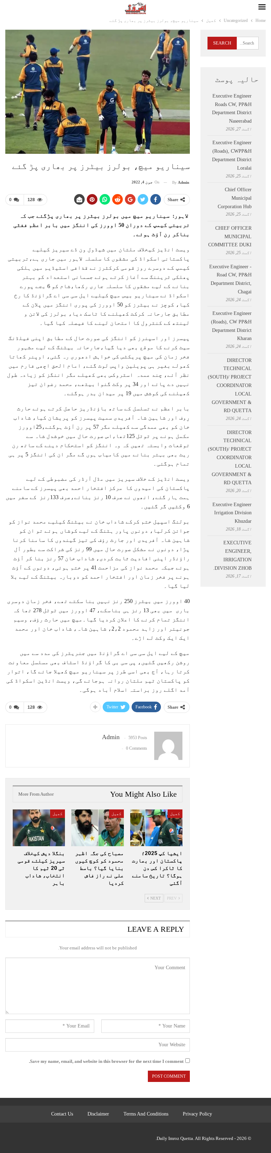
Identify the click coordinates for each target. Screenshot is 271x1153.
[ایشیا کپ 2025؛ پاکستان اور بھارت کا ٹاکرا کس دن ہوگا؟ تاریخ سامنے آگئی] (156, 827)
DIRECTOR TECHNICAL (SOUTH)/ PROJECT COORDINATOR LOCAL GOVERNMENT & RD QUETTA (230, 386)
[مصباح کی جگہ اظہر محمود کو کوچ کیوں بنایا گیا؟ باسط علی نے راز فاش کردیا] (97, 827)
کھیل (175, 813)
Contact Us (62, 1114)
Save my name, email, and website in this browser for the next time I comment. (106, 1061)
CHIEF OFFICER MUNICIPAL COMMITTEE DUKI (230, 237)
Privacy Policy (197, 1114)
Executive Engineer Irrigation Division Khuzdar (232, 513)
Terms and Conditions (146, 1114)
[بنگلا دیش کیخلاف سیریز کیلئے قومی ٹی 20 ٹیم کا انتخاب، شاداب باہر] (39, 827)
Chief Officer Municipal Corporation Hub (235, 198)
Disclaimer (98, 1114)
